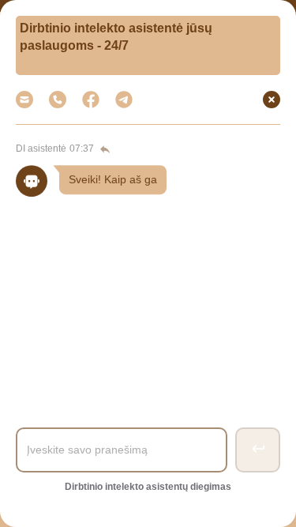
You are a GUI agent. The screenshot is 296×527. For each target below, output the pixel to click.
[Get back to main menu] (103, 149)
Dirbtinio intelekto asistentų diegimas (148, 486)
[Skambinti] (57, 99)
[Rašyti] (124, 99)
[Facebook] (90, 99)
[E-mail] (24, 99)
